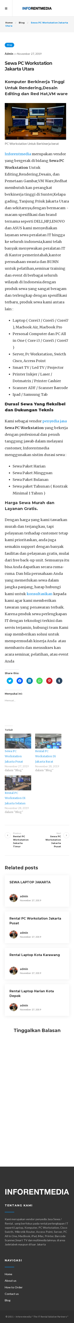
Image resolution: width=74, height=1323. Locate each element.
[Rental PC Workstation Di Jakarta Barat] (48, 741)
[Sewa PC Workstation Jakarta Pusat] (18, 741)
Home (8, 1274)
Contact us (12, 1293)
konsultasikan (39, 594)
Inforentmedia (18, 154)
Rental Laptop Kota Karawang (34, 955)
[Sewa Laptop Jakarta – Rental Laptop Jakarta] (37, 8)
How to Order (14, 1287)
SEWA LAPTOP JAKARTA (30, 882)
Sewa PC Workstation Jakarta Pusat (14, 756)
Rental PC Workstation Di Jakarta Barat (45, 756)
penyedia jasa (54, 421)
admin (9, 53)
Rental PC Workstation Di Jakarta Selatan (15, 798)
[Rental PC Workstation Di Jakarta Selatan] (18, 782)
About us (10, 1280)
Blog (9, 45)
